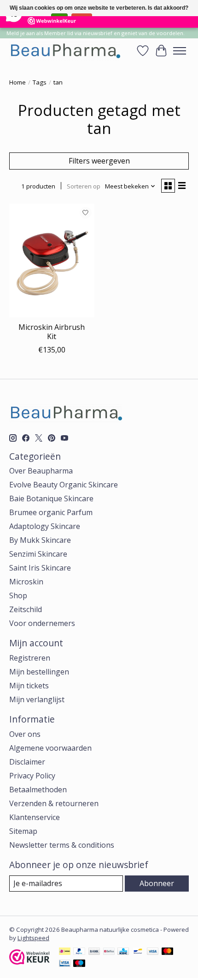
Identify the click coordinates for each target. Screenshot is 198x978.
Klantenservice (34, 817)
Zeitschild (25, 609)
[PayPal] (79, 952)
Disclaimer (27, 762)
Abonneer (157, 883)
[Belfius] (109, 952)
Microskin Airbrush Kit (51, 331)
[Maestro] (79, 964)
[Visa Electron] (64, 964)
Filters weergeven (99, 161)
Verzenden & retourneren (54, 803)
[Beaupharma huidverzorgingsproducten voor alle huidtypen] (64, 50)
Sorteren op (83, 186)
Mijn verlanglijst (36, 699)
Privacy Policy (32, 776)
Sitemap (23, 831)
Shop (18, 595)
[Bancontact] (138, 952)
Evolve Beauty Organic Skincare (63, 485)
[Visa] (153, 952)
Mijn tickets (29, 685)
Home (17, 82)
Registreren (29, 658)
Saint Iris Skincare (40, 568)
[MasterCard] (168, 952)
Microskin (26, 582)
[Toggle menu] (179, 51)
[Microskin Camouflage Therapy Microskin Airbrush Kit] (51, 260)
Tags (40, 82)
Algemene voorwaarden (50, 748)
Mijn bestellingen (39, 672)
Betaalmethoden (38, 789)
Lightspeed (33, 938)
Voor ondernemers (42, 623)
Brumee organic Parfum (51, 512)
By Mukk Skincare (40, 540)
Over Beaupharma (41, 471)
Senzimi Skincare (38, 554)
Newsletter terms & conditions (61, 845)
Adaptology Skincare (44, 526)
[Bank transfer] (94, 952)
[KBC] (123, 952)
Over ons (25, 734)
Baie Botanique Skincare (51, 498)
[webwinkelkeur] (29, 962)
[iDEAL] (64, 952)
